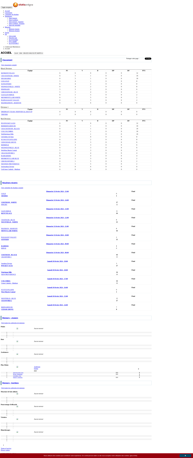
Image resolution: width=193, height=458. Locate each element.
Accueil (7, 11)
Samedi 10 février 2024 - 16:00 (57, 287)
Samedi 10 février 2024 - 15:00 (57, 296)
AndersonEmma (37, 367)
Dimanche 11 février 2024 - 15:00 (57, 191)
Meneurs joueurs (14, 29)
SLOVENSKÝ (14, 43)
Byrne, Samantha (17, 374)
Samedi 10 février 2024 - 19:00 (57, 261)
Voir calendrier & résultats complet (12, 188)
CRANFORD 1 (6, 257)
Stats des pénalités (14, 25)
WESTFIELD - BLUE (8, 298)
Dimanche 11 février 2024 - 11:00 (57, 226)
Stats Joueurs (13, 18)
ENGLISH (12, 36)
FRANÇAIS (13, 38)
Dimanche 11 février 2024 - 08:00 (57, 252)
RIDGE (3, 248)
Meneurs (7, 27)
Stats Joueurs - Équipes (16, 22)
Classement (8, 13)
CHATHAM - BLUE (8, 220)
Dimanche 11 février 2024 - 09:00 (57, 244)
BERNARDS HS (7, 307)
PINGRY (4, 204)
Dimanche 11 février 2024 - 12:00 (57, 217)
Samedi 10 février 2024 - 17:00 (57, 279)
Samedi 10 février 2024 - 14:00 (57, 305)
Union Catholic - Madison (9, 283)
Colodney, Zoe (17, 376)
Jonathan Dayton (6, 263)
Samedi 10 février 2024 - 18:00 (57, 270)
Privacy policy (5, 450)
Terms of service (6, 448)
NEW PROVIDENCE (8, 274)
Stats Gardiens (13, 20)
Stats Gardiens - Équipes (16, 23)
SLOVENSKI (13, 40)
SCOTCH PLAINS (7, 290)
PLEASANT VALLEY (8, 237)
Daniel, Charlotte (18, 377)
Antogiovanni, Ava (18, 372)
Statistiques (8, 16)
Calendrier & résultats (12, 14)
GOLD (3, 193)
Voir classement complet (9, 65)
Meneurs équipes (14, 31)
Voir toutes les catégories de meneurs (13, 323)
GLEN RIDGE (6, 211)
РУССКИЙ (13, 41)
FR (6, 34)
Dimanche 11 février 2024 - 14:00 (57, 200)
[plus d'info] (133, 455)
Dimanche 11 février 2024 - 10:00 (57, 235)
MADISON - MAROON (9, 228)
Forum (7, 32)
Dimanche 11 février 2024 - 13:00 (57, 209)
